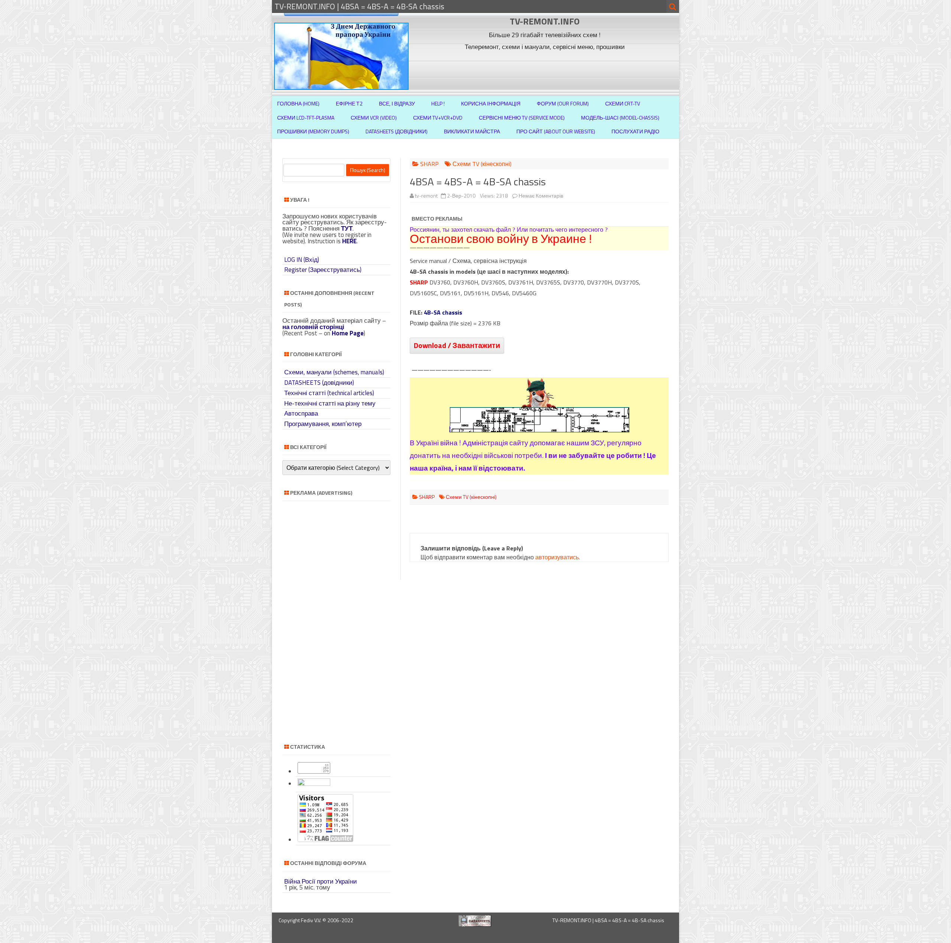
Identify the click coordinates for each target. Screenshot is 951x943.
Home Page (348, 333)
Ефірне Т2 (349, 103)
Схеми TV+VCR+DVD (437, 117)
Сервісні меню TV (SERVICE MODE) (522, 117)
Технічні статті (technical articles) (329, 393)
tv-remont (426, 195)
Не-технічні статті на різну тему (330, 403)
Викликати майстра (472, 131)
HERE (349, 241)
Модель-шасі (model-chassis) (620, 117)
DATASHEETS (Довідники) (397, 131)
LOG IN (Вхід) (301, 259)
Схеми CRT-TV (622, 103)
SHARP (429, 163)
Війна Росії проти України (320, 881)
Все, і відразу (397, 103)
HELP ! (438, 103)
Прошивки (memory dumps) (313, 131)
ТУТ (347, 228)
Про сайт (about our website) (555, 131)
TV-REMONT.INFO (545, 21)
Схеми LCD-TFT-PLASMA (305, 117)
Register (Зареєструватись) (322, 269)
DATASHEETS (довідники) (319, 382)
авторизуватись (557, 557)
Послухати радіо (635, 131)
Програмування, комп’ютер (322, 424)
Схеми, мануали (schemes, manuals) (334, 372)
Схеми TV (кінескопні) (482, 163)
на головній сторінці (313, 327)
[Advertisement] (545, 70)
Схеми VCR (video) (374, 117)
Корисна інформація (490, 103)
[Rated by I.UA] (314, 783)
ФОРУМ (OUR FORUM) (563, 103)
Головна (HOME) (298, 103)
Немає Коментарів (541, 195)
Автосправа (301, 413)
